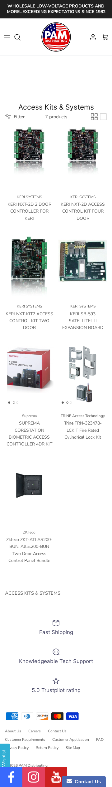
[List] (103, 117)
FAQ (100, 739)
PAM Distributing (33, 765)
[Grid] (94, 117)
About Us (13, 731)
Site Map (73, 747)
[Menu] (7, 37)
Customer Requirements (25, 739)
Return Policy (47, 747)
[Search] (20, 37)
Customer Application (70, 739)
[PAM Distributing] (56, 37)
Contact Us (57, 731)
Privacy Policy (17, 747)
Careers (34, 731)
